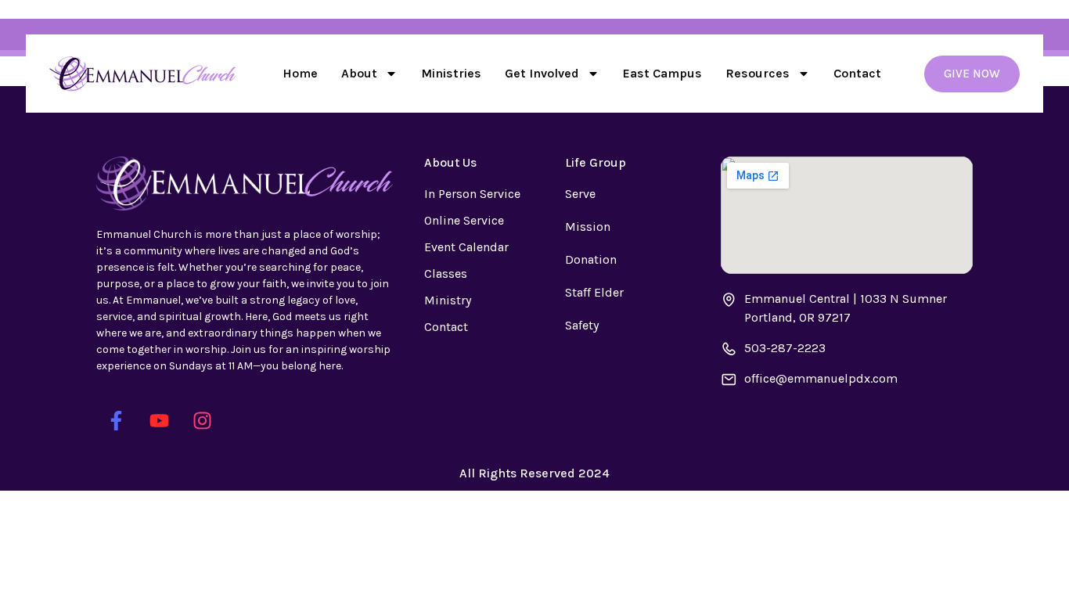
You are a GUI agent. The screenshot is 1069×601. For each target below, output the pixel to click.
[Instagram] (201, 421)
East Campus (662, 73)
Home (300, 73)
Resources (757, 73)
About (359, 73)
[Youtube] (158, 421)
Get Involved (542, 73)
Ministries (451, 73)
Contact (857, 73)
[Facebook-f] (115, 421)
